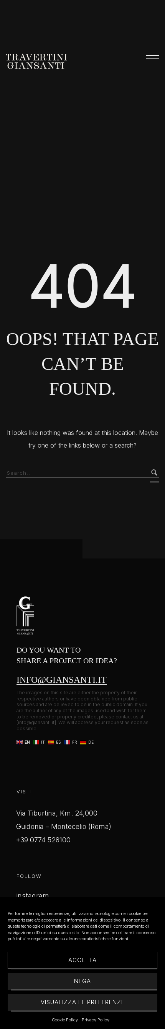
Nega (82, 981)
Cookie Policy (65, 1019)
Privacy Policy (95, 1019)
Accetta (82, 960)
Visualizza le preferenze (83, 1002)
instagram (32, 896)
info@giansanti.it (61, 680)
